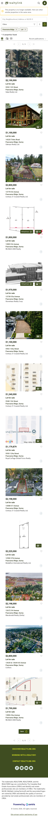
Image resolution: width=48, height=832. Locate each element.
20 (40, 231)
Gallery (2, 38)
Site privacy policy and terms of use (24, 815)
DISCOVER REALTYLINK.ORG (24, 749)
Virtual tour (25, 232)
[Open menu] (2, 3)
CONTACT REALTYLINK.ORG (24, 761)
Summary (11, 38)
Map (7, 38)
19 (40, 702)
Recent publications (36, 39)
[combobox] (24, 19)
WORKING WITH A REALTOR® (24, 755)
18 (40, 284)
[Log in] (44, 3)
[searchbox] (22, 19)
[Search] (39, 3)
